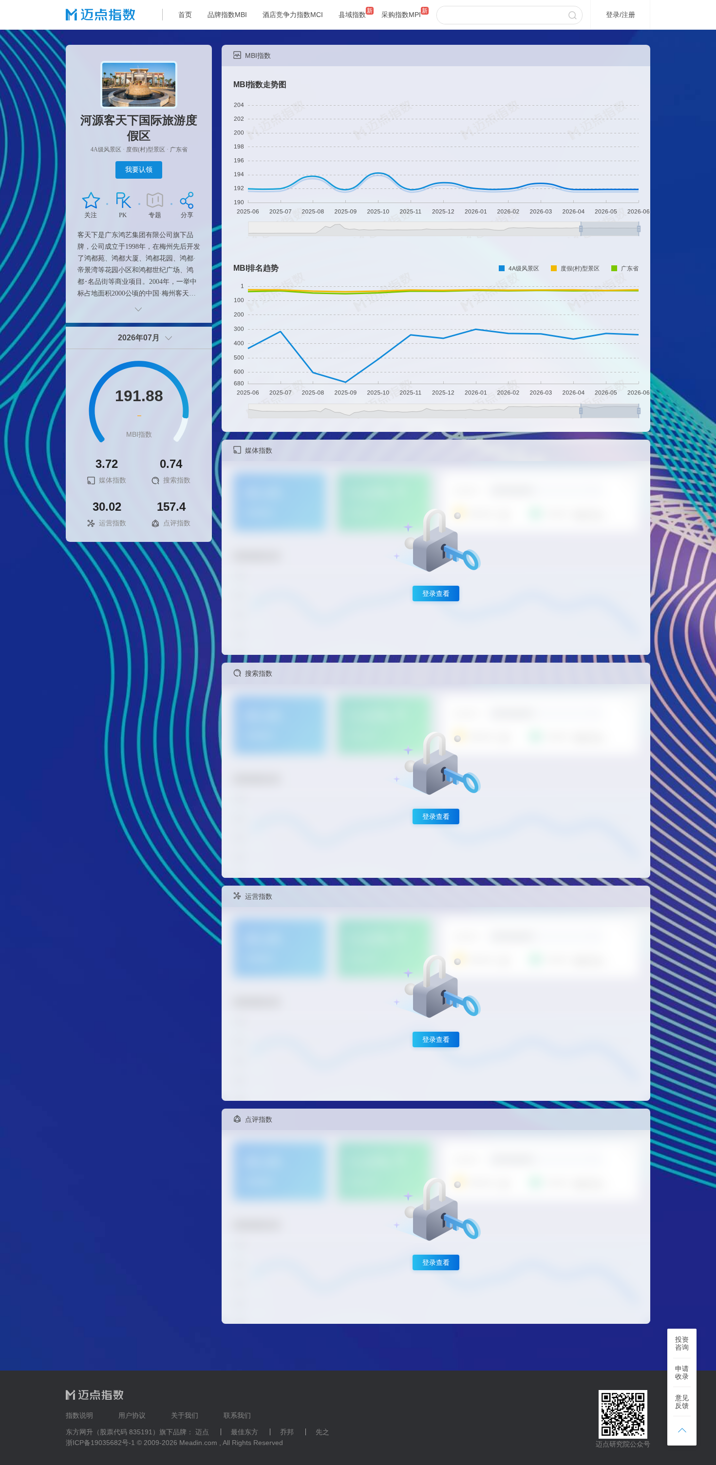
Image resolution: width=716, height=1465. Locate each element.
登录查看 (436, 593)
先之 (322, 1431)
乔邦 (287, 1431)
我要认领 (138, 169)
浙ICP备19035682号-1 (100, 1442)
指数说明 (79, 1415)
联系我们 (237, 1415)
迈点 (202, 1431)
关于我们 (184, 1415)
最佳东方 (244, 1431)
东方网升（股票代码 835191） (112, 1431)
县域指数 (352, 15)
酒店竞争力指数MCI (293, 15)
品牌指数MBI (227, 15)
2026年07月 (139, 338)
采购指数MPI (401, 15)
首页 (185, 15)
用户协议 (132, 1415)
